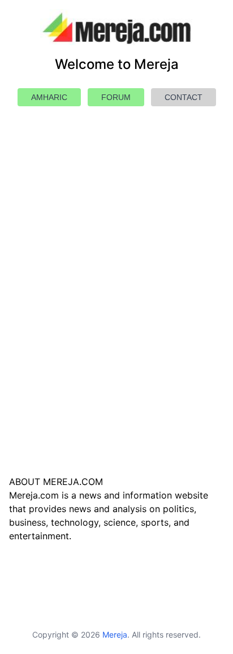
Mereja (114, 634)
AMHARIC (49, 97)
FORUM (116, 97)
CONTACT (183, 97)
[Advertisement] (116, 317)
